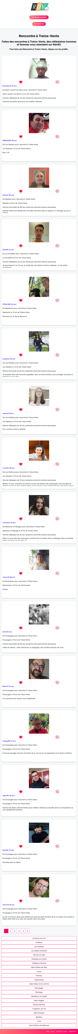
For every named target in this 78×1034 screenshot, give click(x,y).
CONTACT (72, 1031)
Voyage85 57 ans (9, 741)
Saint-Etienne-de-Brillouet (39, 1025)
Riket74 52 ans (8, 686)
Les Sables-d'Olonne (39, 951)
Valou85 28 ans (9, 796)
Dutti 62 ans (7, 632)
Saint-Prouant (39, 1013)
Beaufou (39, 1017)
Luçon (39, 971)
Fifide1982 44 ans (9, 304)
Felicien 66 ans (8, 195)
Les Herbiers (39, 947)
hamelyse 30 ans (9, 523)
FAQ (47, 1031)
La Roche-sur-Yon (39, 938)
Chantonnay (39, 980)
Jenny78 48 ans (9, 577)
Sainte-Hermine (39, 1005)
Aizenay (39, 976)
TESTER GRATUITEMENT (39, 17)
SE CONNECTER (39, 24)
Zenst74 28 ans (9, 905)
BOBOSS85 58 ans (10, 140)
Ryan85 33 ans (8, 850)
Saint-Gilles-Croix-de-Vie (39, 984)
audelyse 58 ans (9, 359)
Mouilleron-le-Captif (39, 996)
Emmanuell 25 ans (10, 86)
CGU (52, 1031)
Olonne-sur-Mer (39, 955)
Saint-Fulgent (39, 1000)
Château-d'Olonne (39, 963)
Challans (39, 942)
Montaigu (39, 992)
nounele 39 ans (9, 468)
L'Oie (39, 1021)
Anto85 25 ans (8, 250)
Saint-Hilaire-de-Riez (39, 967)
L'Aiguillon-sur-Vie (39, 1009)
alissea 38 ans (8, 413)
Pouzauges (39, 988)
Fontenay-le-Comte (39, 959)
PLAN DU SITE (61, 1031)
